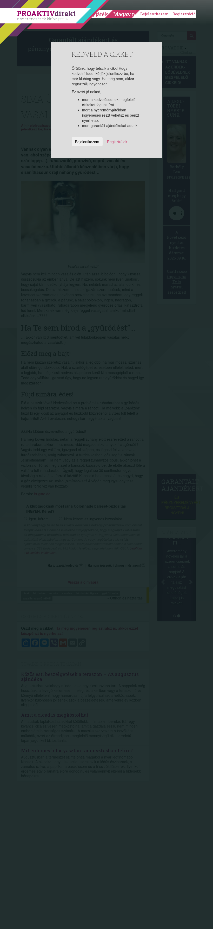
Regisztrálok (117, 141)
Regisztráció (184, 13)
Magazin (124, 14)
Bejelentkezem (154, 13)
